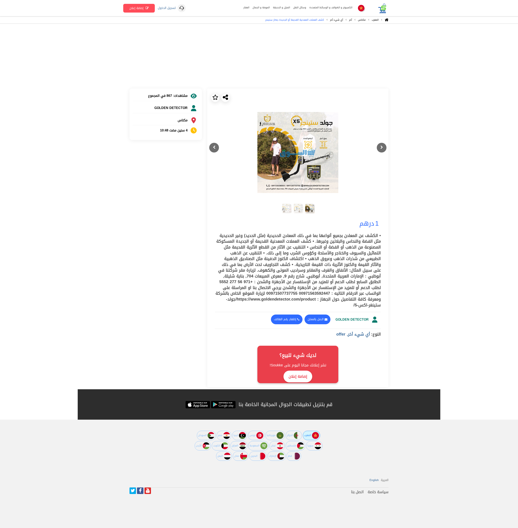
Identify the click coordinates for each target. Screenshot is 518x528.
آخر (350, 20)
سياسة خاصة (378, 492)
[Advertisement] (259, 56)
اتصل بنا (357, 492)
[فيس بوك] (140, 490)
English (374, 480)
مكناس (362, 20)
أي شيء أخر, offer (353, 334)
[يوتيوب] (147, 490)
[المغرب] (361, 8)
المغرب (375, 20)
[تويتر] (133, 490)
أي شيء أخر (336, 20)
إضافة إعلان (136, 8)
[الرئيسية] (386, 21)
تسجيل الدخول (167, 8)
